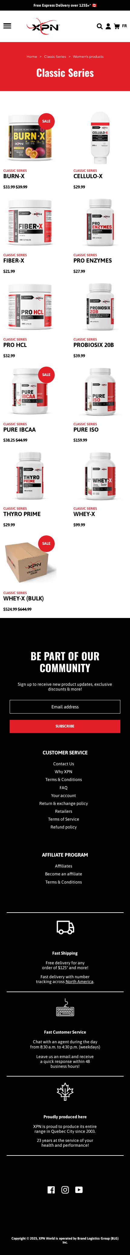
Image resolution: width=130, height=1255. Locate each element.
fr (124, 25)
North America (79, 981)
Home (32, 56)
